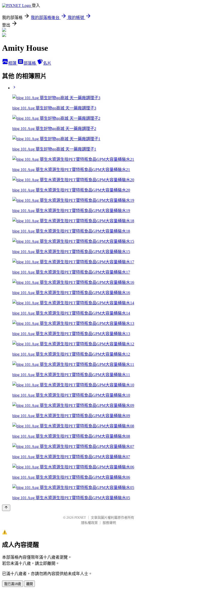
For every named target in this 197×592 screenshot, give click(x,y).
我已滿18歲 (12, 584)
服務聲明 (109, 523)
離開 (29, 584)
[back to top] (6, 508)
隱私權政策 (89, 523)
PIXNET (80, 517)
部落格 (30, 63)
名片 (47, 63)
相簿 (12, 63)
